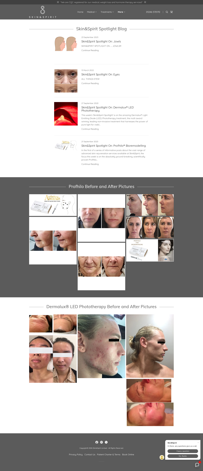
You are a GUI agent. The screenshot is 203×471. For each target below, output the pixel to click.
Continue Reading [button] (90, 50)
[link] (42, 11)
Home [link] (80, 12)
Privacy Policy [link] (76, 454)
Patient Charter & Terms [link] (108, 454)
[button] (92, 12)
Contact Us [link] (89, 454)
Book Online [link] (128, 454)
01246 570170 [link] (153, 11)
